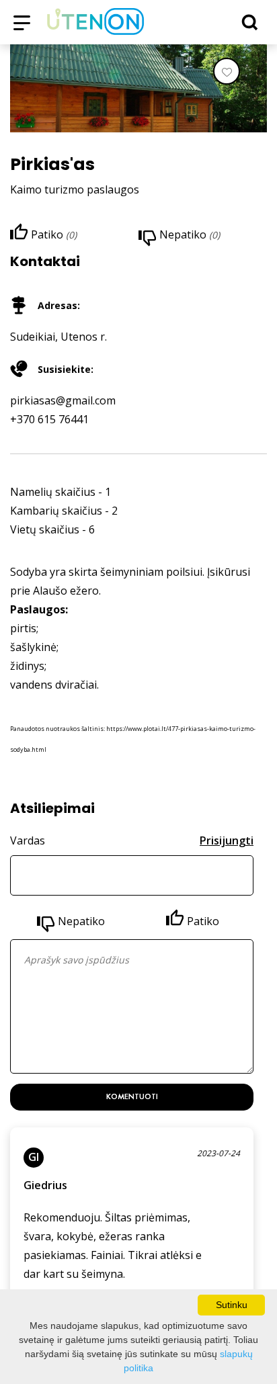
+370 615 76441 (49, 419)
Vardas (27, 840)
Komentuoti (132, 1096)
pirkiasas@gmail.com (63, 400)
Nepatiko (81, 921)
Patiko (203, 921)
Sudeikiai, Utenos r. (58, 336)
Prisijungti (226, 840)
